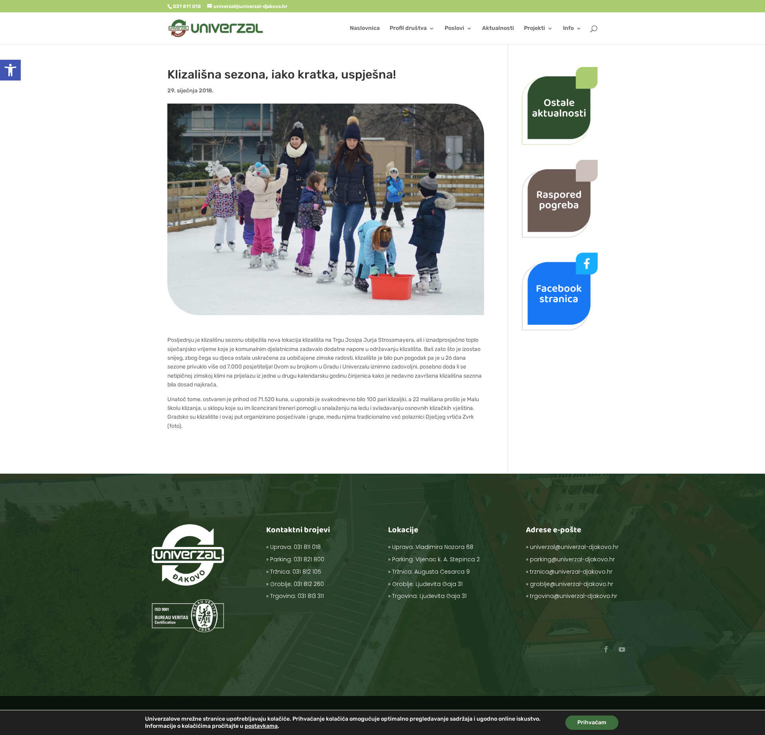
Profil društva (408, 28)
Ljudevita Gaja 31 (439, 584)
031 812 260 (309, 584)
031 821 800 (309, 559)
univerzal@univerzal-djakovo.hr (574, 547)
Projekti (534, 28)
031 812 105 (306, 572)
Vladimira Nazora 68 (444, 547)
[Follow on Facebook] (606, 649)
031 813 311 (311, 596)
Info (568, 28)
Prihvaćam (591, 722)
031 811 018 (307, 547)
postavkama (261, 726)
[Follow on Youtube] (622, 649)
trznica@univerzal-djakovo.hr (571, 572)
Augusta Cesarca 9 (442, 572)
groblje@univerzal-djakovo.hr (571, 584)
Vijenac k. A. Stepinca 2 (448, 559)
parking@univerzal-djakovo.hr (572, 559)
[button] (10, 70)
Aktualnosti (498, 28)
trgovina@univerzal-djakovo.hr (573, 596)
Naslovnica (365, 28)
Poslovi (454, 28)
